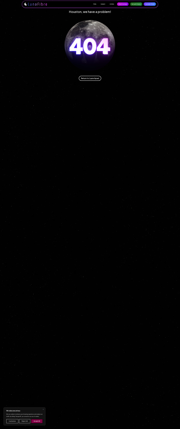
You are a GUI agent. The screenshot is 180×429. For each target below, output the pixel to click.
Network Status (136, 4)
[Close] (43, 409)
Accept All (37, 421)
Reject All (25, 421)
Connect (103, 4)
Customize (12, 421)
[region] (24, 416)
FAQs (94, 4)
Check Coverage (123, 4)
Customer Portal (149, 4)
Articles (112, 4)
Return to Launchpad (90, 78)
